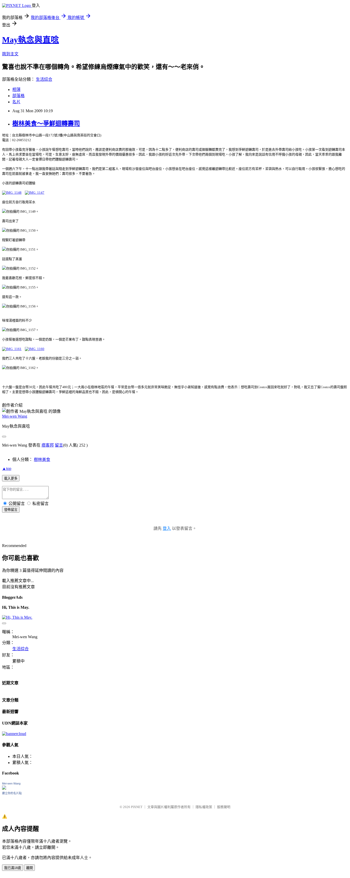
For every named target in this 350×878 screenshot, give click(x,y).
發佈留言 (10, 510)
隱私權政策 (203, 807)
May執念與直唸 (30, 39)
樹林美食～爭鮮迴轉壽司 (46, 123)
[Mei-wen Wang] (4, 788)
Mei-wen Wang (14, 416)
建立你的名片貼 (12, 793)
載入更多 (10, 478)
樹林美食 (42, 459)
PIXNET (136, 807)
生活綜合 (44, 79)
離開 (29, 868)
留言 (59, 445)
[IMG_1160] (34, 349)
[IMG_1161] (12, 349)
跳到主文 (10, 54)
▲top (6, 468)
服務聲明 (223, 807)
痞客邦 (48, 445)
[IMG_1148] (12, 192)
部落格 (18, 96)
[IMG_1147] (34, 192)
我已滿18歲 (12, 868)
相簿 (16, 89)
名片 (16, 102)
